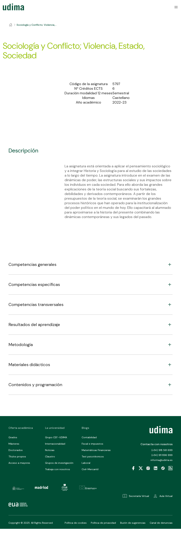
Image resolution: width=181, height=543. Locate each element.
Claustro (50, 456)
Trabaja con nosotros (57, 469)
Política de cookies (76, 522)
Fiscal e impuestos (92, 443)
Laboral (86, 462)
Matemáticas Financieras (96, 450)
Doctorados (15, 450)
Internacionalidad (55, 443)
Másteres (13, 443)
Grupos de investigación (59, 462)
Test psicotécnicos (93, 456)
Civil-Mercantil (90, 469)
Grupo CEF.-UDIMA (56, 437)
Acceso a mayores (19, 462)
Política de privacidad (103, 522)
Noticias (49, 450)
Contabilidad (89, 437)
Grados (12, 437)
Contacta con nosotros (157, 444)
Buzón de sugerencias (132, 522)
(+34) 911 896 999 (162, 455)
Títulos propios (17, 456)
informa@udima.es (162, 460)
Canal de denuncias (161, 522)
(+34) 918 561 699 (162, 450)
